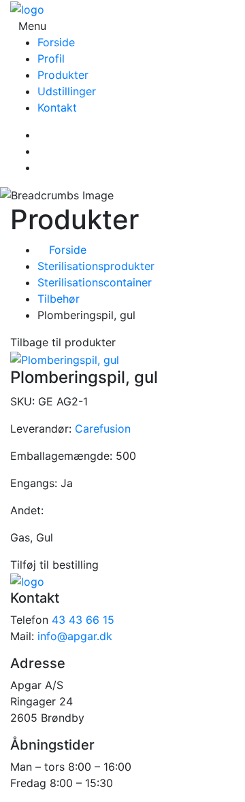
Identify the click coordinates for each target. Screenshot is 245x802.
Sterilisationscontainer (94, 282)
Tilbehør (58, 298)
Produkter (62, 75)
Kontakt (57, 107)
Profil (51, 58)
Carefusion (103, 428)
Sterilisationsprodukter (95, 266)
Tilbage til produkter (63, 342)
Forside (56, 42)
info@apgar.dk (74, 636)
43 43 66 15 (83, 619)
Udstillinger (66, 91)
